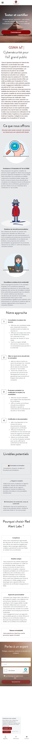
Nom (4, 660)
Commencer (16, 32)
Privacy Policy (20, 678)
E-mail (4, 664)
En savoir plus (6, 726)
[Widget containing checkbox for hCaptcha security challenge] (16, 670)
